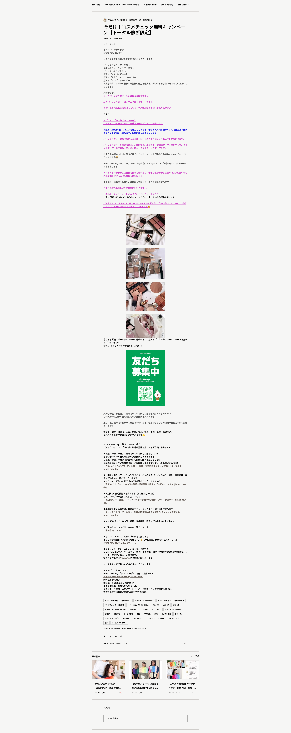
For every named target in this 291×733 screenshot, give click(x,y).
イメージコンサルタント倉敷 (115, 609)
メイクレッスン (138, 618)
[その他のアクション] (186, 20)
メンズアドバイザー (119, 623)
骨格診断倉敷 (179, 600)
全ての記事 (96, 4)
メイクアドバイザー (112, 618)
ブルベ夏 (176, 605)
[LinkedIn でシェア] (116, 636)
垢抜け (107, 614)
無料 (106, 623)
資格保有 (117, 614)
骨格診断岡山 (126, 600)
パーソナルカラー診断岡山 (144, 600)
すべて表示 (195, 656)
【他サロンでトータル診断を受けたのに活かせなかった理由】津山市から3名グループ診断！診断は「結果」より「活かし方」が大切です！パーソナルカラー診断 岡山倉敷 (145, 686)
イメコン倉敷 (166, 614)
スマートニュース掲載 (156, 618)
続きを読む (182, 4)
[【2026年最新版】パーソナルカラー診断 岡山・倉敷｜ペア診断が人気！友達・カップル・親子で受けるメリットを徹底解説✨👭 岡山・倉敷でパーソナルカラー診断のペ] (182, 669)
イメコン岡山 (156, 609)
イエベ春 (155, 605)
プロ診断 (147, 614)
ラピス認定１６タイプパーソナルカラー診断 (122, 4)
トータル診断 (128, 614)
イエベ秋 (166, 605)
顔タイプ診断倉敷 (111, 600)
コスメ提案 (144, 609)
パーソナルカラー (139, 628)
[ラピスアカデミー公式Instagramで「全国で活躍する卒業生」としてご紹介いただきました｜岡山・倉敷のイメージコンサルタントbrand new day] (108, 669)
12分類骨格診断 (150, 4)
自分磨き (126, 618)
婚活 (138, 614)
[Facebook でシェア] (104, 636)
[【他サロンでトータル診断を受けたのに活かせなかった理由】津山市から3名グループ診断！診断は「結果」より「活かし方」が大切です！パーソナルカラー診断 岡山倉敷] (145, 669)
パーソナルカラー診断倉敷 (114, 605)
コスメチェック (173, 618)
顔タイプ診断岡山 (164, 600)
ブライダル (179, 614)
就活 (156, 614)
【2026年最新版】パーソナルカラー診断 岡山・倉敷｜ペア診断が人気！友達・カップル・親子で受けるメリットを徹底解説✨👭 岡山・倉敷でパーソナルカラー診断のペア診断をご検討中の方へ (182, 686)
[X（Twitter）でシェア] (110, 636)
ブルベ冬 (132, 609)
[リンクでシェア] (121, 636)
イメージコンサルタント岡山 (138, 605)
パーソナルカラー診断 (173, 609)
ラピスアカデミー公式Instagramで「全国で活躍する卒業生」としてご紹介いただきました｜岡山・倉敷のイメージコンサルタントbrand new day (108, 686)
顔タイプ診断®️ (167, 4)
